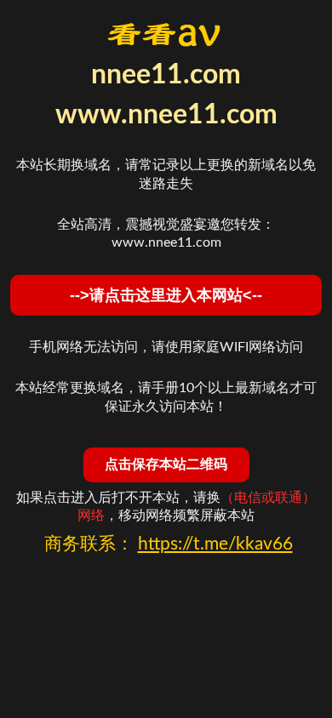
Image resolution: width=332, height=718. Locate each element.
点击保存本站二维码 (166, 464)
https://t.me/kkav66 (215, 544)
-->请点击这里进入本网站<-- (166, 295)
